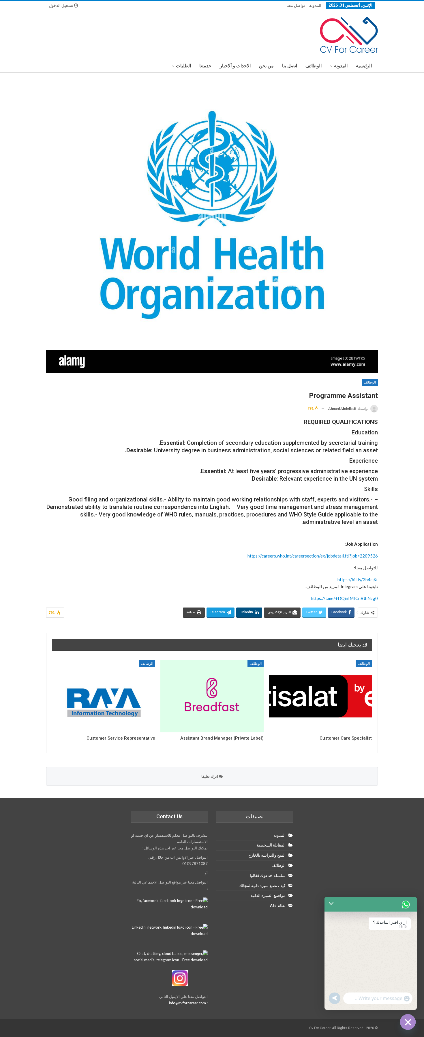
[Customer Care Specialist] (320, 696)
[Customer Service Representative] (103, 696)
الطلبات (183, 65)
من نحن (266, 65)
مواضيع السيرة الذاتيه (268, 895)
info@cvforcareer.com (187, 1003)
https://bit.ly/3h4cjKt (357, 579)
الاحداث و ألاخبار (235, 65)
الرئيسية (364, 65)
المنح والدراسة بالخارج (267, 855)
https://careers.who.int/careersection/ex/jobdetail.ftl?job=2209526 (312, 555)
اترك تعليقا (210, 776)
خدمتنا (205, 65)
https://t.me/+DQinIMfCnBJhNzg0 (344, 598)
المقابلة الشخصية (271, 845)
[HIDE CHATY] (408, 1022)
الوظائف (313, 65)
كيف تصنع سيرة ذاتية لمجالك (262, 885)
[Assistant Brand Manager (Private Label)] (211, 696)
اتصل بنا (289, 65)
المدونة (315, 5)
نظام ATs (278, 905)
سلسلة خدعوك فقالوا (268, 875)
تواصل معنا (295, 5)
